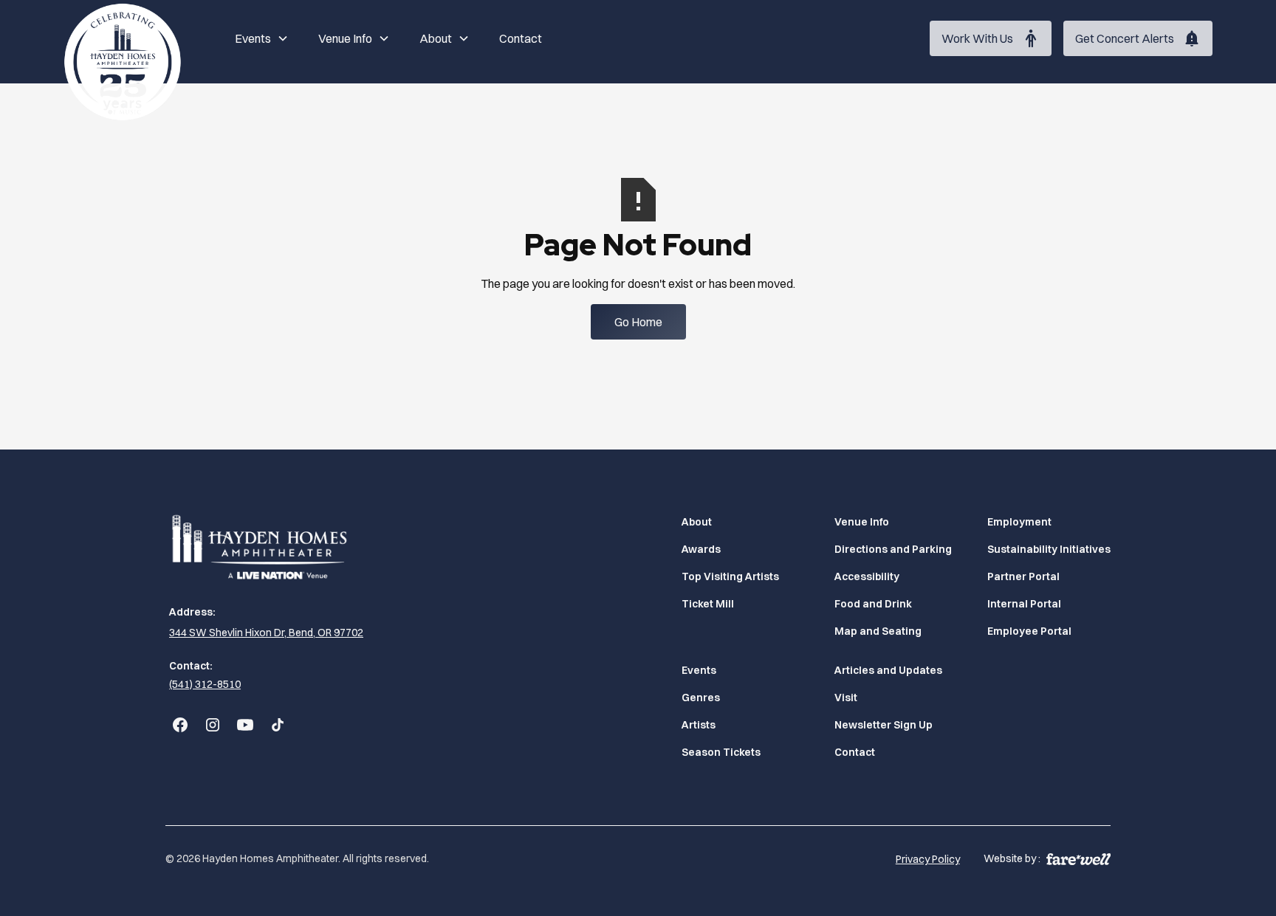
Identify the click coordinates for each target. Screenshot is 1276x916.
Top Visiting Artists (730, 576)
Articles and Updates (888, 670)
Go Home (638, 321)
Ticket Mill (708, 603)
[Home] (123, 62)
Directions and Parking (893, 549)
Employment (1019, 521)
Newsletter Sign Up (883, 724)
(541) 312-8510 (205, 684)
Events (699, 670)
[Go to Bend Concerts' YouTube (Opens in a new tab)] (245, 725)
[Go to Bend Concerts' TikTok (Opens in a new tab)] (278, 725)
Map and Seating (878, 631)
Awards (701, 549)
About (697, 521)
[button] (262, 38)
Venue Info (861, 521)
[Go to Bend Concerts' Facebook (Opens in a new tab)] (180, 725)
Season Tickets (721, 752)
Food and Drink (873, 603)
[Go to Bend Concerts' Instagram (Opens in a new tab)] (213, 725)
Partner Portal (1023, 576)
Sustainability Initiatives (1049, 549)
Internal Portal (1024, 603)
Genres (701, 697)
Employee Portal (1029, 631)
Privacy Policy (928, 859)
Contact (520, 38)
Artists (699, 724)
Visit (845, 697)
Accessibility (866, 576)
